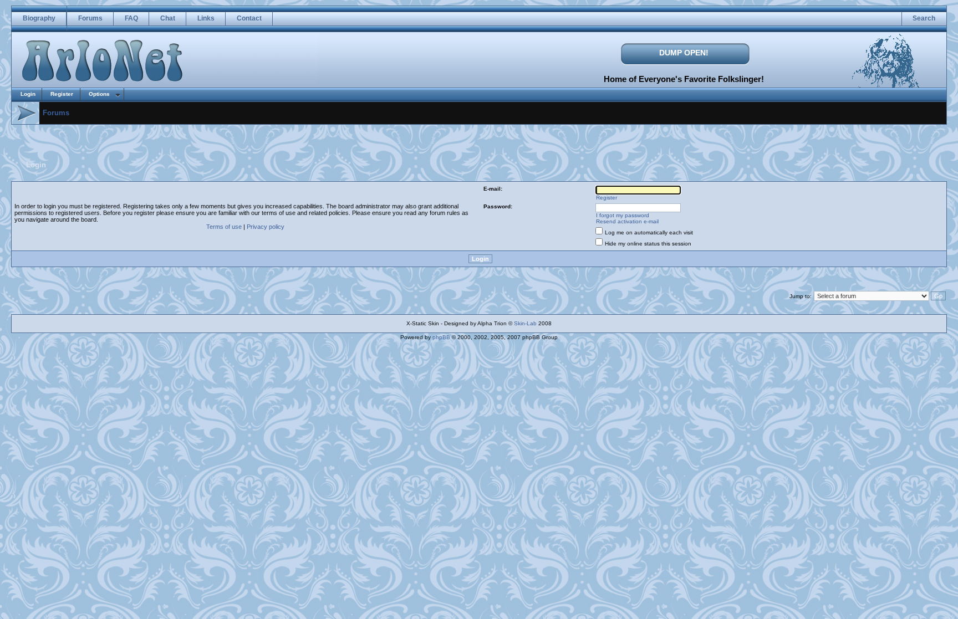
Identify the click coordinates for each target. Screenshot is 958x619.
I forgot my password (622, 215)
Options (99, 94)
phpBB (441, 337)
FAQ (131, 18)
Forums (90, 18)
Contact (249, 18)
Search (924, 18)
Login (28, 94)
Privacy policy (265, 226)
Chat (167, 18)
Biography (39, 18)
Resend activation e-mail (627, 221)
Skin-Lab (525, 323)
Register (61, 94)
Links (206, 18)
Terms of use (224, 226)
